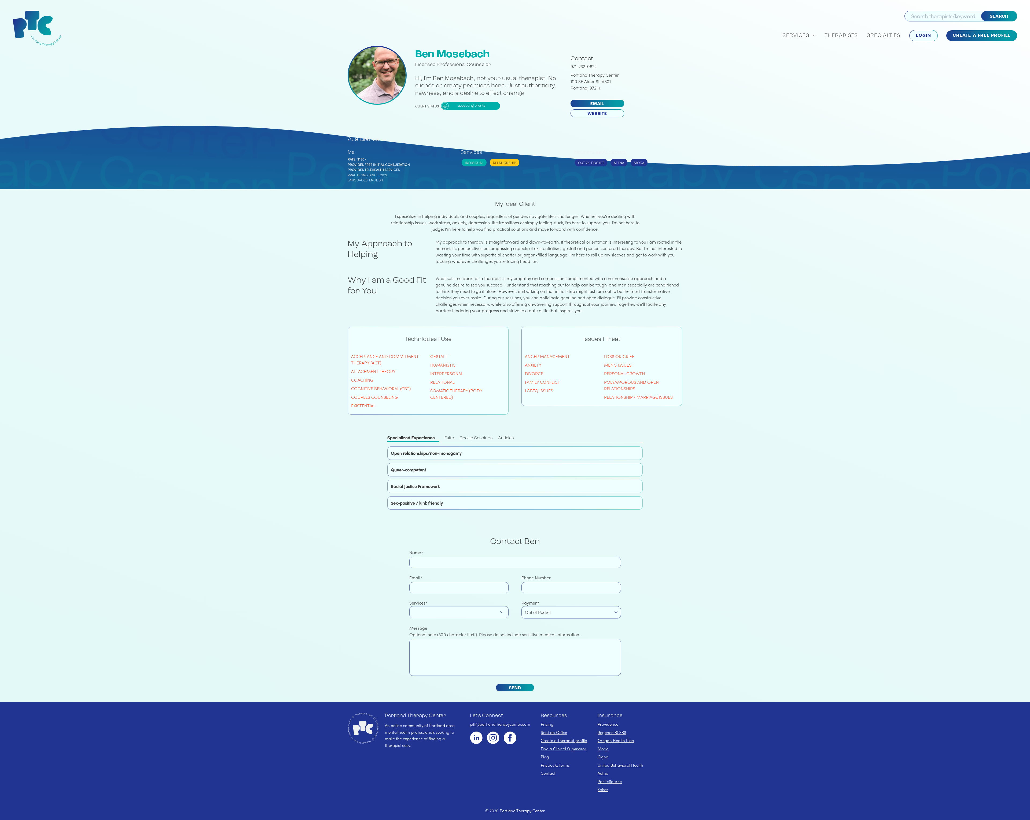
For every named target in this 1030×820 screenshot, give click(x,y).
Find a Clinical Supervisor (563, 749)
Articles (506, 438)
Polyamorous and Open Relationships (631, 385)
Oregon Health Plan (616, 740)
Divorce (534, 373)
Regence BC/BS (612, 732)
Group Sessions (476, 438)
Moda (603, 749)
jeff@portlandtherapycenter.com (500, 724)
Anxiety (533, 365)
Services (417, 603)
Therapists (841, 35)
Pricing (547, 724)
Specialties (884, 35)
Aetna (603, 773)
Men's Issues (617, 365)
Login (923, 35)
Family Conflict (542, 382)
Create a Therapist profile (564, 740)
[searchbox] (413, 612)
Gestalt (438, 356)
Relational (442, 382)
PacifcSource (610, 781)
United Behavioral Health (620, 765)
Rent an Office (554, 732)
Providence (608, 724)
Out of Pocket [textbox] (538, 612)
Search (999, 16)
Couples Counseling (374, 397)
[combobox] (459, 612)
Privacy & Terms (555, 765)
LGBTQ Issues (539, 390)
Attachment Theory (373, 371)
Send (515, 688)
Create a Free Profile (982, 35)
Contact (548, 773)
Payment (530, 603)
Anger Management (547, 356)
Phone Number (536, 578)
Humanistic (443, 365)
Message (418, 628)
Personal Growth (624, 373)
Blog (545, 757)
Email (597, 104)
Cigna (603, 757)
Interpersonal (446, 373)
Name (415, 552)
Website (597, 114)
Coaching (362, 380)
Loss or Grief (619, 356)
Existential (363, 405)
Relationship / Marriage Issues (638, 397)
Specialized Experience (411, 438)
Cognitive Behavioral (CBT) (381, 388)
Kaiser (603, 789)
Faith (449, 438)
